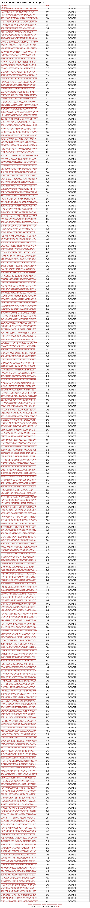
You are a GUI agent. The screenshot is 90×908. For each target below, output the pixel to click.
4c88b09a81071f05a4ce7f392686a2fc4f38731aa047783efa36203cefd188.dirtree (18, 138)
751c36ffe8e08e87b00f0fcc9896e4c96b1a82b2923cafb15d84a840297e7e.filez (18, 512)
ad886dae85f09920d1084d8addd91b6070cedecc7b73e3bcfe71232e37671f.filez (18, 827)
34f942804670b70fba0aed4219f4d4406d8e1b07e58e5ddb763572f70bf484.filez (18, 804)
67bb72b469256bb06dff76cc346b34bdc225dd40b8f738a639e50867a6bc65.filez (18, 629)
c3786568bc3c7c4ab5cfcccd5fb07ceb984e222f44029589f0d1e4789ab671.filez (18, 777)
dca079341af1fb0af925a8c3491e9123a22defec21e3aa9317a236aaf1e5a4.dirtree (19, 142)
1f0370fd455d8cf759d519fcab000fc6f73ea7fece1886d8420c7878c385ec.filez (18, 322)
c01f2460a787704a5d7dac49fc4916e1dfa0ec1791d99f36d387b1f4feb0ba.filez (18, 750)
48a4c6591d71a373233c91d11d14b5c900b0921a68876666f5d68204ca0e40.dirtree (19, 104)
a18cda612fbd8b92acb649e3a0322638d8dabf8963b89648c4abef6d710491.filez (18, 689)
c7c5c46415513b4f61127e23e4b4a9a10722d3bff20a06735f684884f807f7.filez (18, 373)
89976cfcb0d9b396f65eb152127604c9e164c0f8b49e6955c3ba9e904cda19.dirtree (19, 224)
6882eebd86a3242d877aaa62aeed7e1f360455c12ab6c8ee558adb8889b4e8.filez (19, 620)
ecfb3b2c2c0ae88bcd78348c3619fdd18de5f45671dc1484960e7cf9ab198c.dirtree (19, 145)
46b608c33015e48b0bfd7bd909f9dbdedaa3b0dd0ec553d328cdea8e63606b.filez (19, 888)
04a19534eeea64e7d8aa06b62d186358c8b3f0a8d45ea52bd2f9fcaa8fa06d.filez (18, 55)
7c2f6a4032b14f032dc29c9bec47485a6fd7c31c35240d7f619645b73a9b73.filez (18, 671)
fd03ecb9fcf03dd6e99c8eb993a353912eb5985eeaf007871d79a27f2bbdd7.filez (18, 776)
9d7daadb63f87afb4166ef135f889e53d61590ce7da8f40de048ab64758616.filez (18, 535)
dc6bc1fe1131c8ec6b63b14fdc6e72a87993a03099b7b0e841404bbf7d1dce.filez (18, 452)
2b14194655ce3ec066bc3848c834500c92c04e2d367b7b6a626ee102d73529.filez (19, 696)
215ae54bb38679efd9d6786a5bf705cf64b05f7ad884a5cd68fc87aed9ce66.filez (18, 704)
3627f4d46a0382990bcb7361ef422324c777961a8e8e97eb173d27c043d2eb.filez (19, 372)
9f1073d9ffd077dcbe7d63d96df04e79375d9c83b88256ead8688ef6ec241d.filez (18, 360)
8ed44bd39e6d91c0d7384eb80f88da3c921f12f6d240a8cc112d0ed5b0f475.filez (18, 666)
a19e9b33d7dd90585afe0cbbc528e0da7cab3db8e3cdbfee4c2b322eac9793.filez (18, 265)
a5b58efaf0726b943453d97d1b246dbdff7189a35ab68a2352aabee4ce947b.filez (18, 79)
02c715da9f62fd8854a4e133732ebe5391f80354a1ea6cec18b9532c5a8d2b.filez (18, 726)
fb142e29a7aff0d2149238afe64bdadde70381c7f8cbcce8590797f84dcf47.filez (18, 470)
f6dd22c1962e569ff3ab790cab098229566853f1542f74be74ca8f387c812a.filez (18, 714)
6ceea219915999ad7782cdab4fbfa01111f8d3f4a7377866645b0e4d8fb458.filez (18, 553)
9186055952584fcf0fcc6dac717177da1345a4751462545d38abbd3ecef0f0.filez (18, 292)
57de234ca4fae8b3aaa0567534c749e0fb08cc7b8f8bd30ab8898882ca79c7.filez (18, 716)
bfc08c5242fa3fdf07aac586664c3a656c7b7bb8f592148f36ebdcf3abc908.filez (18, 549)
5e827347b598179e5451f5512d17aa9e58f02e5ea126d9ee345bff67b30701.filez (18, 746)
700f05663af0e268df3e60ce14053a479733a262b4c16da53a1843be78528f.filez (18, 582)
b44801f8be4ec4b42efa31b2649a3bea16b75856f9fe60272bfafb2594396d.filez (18, 794)
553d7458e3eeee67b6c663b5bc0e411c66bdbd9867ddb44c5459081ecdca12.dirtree (19, 169)
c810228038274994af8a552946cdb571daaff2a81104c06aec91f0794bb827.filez (18, 516)
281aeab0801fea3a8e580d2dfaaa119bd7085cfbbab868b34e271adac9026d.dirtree (19, 48)
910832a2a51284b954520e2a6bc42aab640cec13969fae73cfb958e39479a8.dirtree (19, 144)
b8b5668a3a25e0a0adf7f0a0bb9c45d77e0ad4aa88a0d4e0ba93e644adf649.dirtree (19, 24)
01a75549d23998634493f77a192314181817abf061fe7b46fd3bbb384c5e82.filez (18, 408)
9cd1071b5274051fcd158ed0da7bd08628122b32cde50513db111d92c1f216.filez (18, 768)
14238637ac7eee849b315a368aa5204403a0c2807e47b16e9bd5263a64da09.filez (19, 546)
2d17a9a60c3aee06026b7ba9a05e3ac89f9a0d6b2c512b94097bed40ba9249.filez (19, 740)
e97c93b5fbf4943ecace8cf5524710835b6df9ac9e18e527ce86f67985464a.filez (18, 743)
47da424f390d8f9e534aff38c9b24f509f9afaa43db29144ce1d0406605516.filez (18, 626)
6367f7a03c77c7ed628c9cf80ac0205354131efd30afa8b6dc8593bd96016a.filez (18, 894)
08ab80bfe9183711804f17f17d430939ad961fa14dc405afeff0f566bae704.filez (18, 734)
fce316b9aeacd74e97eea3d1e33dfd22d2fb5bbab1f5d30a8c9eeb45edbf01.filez (18, 62)
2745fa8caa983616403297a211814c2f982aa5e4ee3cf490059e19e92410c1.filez (18, 844)
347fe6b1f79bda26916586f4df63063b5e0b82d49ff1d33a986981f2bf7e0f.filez (18, 448)
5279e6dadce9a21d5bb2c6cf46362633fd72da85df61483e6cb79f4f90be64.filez (18, 739)
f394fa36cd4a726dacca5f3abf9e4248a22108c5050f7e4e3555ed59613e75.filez (18, 640)
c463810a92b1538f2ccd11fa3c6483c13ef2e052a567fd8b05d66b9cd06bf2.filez (18, 27)
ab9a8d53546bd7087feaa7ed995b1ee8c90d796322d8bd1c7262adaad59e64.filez (19, 736)
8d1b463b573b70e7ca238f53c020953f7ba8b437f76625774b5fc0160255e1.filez (18, 81)
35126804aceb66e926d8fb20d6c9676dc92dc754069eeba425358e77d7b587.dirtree (19, 41)
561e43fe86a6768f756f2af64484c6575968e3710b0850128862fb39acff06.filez (18, 564)
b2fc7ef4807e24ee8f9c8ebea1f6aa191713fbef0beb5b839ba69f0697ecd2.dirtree (18, 32)
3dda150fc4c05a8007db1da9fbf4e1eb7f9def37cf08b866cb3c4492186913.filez (18, 824)
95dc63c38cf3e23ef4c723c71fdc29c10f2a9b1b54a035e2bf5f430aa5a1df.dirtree (18, 128)
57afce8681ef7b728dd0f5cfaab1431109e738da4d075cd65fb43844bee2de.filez (18, 560)
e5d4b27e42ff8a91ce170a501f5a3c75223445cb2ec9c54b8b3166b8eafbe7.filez (18, 499)
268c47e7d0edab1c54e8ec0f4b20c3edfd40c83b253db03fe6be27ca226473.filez (18, 818)
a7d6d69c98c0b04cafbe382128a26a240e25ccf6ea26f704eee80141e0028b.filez (18, 737)
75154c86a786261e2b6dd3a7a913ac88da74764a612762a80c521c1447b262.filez (19, 836)
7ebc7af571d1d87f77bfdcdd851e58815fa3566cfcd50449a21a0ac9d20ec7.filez (18, 847)
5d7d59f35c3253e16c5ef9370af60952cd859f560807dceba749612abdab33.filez (18, 349)
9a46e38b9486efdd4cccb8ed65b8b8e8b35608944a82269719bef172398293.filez (19, 589)
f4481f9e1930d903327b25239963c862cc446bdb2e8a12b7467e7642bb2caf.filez (18, 699)
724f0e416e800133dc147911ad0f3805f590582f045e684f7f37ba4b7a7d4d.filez (18, 366)
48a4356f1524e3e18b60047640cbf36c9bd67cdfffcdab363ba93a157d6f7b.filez (18, 724)
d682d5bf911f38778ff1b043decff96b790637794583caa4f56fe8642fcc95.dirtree (18, 121)
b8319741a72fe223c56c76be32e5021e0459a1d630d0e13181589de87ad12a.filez (19, 871)
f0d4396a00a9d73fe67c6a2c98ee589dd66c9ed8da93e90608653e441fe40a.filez (18, 410)
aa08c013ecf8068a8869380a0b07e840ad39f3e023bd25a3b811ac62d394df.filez (18, 333)
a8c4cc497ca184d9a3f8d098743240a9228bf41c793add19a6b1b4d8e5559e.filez (18, 727)
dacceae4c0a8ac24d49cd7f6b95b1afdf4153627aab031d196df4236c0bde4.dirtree (19, 159)
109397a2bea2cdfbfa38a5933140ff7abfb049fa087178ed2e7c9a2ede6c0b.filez (18, 851)
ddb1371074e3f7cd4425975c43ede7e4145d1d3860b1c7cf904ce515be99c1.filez (18, 720)
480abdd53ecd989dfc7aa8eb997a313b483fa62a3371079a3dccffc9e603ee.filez (18, 612)
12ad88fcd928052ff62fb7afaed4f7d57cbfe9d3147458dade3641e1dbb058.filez (18, 798)
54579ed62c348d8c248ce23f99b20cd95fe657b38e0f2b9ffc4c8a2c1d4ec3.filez (18, 228)
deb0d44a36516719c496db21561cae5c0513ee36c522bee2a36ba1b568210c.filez (19, 65)
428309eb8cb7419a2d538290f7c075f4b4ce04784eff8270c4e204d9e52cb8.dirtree (19, 184)
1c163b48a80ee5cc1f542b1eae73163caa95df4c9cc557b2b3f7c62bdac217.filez (18, 44)
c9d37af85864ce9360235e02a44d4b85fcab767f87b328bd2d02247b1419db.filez (18, 369)
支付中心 (30, 904)
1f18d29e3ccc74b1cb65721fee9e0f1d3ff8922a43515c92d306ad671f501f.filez (18, 348)
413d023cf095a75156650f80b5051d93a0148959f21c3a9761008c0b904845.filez (18, 92)
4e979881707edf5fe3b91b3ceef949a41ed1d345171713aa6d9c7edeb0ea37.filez (18, 694)
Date (69, 5)
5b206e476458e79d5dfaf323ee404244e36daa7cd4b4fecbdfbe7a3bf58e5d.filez (18, 529)
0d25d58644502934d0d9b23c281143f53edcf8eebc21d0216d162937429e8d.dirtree (19, 95)
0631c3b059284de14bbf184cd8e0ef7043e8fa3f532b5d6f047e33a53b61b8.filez (18, 365)
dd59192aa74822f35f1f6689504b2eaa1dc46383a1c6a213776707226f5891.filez (18, 602)
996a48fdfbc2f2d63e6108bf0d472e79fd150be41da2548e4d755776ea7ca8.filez (18, 345)
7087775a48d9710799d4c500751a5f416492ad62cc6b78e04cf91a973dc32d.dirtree (19, 60)
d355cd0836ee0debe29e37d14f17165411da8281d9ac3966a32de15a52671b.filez (19, 309)
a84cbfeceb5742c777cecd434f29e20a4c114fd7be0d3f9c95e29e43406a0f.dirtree (18, 15)
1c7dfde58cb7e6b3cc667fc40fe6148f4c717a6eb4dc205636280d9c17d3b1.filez (18, 328)
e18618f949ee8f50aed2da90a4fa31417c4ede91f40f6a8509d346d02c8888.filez (18, 624)
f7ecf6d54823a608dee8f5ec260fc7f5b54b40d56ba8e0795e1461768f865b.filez (18, 557)
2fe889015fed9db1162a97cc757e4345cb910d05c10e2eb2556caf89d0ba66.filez (18, 542)
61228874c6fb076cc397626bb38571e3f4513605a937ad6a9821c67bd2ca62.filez (18, 573)
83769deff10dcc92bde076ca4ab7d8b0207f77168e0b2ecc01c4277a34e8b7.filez (18, 296)
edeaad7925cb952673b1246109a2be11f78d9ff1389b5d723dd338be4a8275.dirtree (19, 134)
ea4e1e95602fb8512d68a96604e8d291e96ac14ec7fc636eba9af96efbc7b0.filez (18, 318)
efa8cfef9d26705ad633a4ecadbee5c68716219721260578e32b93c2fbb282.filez (18, 383)
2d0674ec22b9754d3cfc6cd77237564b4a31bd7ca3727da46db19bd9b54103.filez (19, 760)
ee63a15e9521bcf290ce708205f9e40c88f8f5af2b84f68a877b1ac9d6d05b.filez (18, 639)
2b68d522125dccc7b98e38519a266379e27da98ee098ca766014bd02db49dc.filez (19, 786)
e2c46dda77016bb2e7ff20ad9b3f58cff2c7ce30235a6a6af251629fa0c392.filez (18, 231)
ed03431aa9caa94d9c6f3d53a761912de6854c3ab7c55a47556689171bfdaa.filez (18, 583)
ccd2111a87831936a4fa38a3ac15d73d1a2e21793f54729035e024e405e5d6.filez (18, 338)
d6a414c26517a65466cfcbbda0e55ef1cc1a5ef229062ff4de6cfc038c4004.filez (18, 632)
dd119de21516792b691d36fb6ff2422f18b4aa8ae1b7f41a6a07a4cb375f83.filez (18, 766)
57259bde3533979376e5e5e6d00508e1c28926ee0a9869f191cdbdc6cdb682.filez (19, 178)
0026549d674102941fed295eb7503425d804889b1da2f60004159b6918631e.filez (19, 168)
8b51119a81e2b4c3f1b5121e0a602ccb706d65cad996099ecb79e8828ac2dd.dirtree (19, 206)
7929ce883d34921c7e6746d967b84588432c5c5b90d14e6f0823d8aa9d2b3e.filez (19, 848)
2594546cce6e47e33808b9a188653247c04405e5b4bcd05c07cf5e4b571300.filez (19, 450)
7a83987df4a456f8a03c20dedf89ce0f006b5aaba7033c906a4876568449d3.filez (18, 467)
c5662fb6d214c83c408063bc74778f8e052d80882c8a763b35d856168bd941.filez (18, 435)
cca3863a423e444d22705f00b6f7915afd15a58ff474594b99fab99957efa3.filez (18, 885)
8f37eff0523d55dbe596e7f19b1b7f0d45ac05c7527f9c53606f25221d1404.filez (18, 803)
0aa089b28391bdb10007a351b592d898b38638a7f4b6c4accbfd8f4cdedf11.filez (18, 363)
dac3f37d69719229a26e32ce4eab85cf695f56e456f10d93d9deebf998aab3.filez (18, 623)
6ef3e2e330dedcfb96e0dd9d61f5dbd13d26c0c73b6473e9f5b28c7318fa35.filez (18, 850)
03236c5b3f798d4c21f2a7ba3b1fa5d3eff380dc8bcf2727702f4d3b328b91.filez (18, 406)
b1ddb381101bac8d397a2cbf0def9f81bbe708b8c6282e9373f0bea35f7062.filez (18, 817)
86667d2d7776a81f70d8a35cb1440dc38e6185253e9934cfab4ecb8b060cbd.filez (18, 670)
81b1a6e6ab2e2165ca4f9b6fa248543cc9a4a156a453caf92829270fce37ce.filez (18, 599)
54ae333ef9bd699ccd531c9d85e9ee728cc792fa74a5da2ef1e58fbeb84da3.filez (18, 446)
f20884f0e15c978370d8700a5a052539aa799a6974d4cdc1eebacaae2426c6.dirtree (19, 897)
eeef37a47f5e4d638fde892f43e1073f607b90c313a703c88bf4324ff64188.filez (18, 87)
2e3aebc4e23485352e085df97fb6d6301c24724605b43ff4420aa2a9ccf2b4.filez (18, 335)
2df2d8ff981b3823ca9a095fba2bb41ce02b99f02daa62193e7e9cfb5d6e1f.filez (18, 273)
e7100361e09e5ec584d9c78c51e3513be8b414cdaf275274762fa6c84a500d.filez (18, 783)
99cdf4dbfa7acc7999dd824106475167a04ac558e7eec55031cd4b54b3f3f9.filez (18, 229)
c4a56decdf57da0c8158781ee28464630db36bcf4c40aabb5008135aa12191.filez (18, 723)
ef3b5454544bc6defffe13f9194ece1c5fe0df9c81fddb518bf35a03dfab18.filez (17, 386)
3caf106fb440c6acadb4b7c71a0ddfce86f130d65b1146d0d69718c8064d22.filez (18, 313)
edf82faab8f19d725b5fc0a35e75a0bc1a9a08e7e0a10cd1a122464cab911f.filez (18, 616)
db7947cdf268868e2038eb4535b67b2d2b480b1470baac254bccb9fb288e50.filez (18, 428)
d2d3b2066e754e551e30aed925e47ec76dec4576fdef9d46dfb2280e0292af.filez (18, 199)
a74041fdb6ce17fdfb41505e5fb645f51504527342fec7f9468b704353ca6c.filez (18, 268)
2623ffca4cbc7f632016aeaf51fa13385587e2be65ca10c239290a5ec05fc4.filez (18, 860)
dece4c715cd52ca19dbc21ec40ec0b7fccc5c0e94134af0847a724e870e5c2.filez (18, 259)
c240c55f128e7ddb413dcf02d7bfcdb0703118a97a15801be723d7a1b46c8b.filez (18, 462)
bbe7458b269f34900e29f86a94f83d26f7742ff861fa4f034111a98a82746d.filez (18, 67)
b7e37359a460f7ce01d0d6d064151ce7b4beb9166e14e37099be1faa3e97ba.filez (19, 315)
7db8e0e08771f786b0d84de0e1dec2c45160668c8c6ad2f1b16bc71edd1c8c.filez (18, 453)
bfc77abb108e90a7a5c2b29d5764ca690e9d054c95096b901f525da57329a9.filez (18, 764)
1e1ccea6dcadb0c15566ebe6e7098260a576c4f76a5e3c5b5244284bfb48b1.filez (18, 647)
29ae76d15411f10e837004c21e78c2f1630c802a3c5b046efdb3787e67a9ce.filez (18, 442)
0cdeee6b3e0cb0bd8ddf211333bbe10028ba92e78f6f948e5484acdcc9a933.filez (18, 680)
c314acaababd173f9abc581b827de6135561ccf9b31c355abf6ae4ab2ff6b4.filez (18, 633)
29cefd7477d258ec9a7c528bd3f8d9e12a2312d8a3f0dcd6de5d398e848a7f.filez (18, 893)
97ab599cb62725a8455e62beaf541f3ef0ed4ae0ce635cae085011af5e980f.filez (18, 351)
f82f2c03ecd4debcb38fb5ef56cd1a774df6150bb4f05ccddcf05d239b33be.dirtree (18, 84)
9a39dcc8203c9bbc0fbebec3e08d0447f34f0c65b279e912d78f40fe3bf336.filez (18, 405)
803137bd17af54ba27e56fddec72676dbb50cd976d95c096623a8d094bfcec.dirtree (19, 174)
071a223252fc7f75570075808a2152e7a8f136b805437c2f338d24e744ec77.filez (18, 326)
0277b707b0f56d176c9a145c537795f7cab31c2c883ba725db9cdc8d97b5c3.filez (18, 437)
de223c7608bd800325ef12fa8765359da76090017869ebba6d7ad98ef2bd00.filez (18, 245)
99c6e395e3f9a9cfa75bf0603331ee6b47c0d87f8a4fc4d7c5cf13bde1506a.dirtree (18, 221)
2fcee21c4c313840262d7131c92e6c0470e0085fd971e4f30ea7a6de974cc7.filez (18, 600)
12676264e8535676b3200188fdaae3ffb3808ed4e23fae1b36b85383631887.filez (18, 778)
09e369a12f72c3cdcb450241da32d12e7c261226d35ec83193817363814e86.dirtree (19, 208)
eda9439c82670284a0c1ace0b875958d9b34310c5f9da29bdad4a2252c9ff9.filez (18, 730)
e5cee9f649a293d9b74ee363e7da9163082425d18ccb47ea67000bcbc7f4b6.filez (18, 579)
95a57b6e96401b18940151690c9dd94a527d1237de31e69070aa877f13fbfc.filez (18, 607)
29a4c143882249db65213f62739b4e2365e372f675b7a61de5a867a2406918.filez (19, 293)
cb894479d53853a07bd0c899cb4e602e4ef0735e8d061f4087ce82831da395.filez (18, 182)
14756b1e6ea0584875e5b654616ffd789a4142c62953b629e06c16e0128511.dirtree (19, 52)
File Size (47, 5)
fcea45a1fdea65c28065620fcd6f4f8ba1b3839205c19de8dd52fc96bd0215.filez (18, 253)
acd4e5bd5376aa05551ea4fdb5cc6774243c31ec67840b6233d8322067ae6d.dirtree (19, 209)
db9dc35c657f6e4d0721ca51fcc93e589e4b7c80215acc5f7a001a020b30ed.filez (18, 398)
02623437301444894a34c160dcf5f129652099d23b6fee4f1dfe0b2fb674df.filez (18, 781)
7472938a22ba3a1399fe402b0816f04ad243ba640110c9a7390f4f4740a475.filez (18, 89)
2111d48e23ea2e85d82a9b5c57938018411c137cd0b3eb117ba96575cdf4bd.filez (19, 570)
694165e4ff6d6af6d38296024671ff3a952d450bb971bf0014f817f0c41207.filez (18, 522)
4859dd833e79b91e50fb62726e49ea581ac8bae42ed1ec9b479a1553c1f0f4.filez (18, 303)
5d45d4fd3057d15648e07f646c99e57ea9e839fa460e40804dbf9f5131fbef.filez (18, 753)
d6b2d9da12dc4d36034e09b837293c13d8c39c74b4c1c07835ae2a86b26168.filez (19, 577)
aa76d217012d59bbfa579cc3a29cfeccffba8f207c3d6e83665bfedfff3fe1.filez (17, 31)
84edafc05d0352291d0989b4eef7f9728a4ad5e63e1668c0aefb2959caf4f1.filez (18, 663)
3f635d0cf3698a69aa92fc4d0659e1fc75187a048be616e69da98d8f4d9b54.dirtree (19, 148)
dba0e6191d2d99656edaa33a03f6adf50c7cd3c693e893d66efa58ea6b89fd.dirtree (19, 164)
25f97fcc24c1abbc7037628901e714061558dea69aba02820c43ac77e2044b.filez (18, 751)
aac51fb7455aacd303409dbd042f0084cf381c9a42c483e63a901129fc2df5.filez (18, 252)
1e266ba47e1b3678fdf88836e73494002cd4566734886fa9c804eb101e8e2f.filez (18, 249)
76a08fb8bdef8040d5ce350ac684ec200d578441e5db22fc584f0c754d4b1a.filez (18, 413)
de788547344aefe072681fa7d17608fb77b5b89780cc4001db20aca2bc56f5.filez (18, 587)
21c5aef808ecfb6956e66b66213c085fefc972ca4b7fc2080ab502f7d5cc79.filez (18, 480)
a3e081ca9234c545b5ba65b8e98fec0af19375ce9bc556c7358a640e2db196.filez (18, 47)
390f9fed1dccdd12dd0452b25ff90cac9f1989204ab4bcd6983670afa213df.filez (18, 706)
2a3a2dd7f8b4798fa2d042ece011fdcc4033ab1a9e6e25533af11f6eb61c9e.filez (18, 341)
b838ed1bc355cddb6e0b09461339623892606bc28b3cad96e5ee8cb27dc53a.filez (19, 868)
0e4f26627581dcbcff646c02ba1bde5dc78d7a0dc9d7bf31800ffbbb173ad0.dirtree (18, 64)
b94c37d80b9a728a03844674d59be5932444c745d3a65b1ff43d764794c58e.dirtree (19, 22)
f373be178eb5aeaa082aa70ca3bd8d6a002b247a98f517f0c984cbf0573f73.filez (18, 651)
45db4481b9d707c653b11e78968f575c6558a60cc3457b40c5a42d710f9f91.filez (18, 643)
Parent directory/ (4, 7)
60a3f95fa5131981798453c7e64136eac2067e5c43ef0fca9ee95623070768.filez (18, 175)
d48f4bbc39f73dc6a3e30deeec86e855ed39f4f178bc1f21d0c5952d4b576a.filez (18, 721)
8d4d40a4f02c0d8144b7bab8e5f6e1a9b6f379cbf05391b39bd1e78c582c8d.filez (18, 262)
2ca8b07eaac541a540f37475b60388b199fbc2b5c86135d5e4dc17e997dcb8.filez (18, 485)
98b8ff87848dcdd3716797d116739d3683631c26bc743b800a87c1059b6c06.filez (18, 482)
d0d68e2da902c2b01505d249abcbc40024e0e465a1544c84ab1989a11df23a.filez (19, 691)
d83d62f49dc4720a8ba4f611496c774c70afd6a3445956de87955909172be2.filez (18, 45)
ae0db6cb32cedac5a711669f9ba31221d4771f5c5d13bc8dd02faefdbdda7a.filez (18, 286)
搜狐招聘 (35, 904)
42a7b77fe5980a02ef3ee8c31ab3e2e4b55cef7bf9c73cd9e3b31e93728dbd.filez (18, 185)
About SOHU (50, 904)
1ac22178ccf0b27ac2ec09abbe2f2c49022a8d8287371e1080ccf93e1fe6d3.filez (18, 122)
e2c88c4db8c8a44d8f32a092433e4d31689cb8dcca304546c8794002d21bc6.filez (19, 526)
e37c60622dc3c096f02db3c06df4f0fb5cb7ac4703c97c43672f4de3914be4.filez (18, 490)
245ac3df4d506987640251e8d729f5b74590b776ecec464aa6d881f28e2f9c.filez (18, 255)
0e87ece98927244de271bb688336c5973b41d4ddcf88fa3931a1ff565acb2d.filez (18, 834)
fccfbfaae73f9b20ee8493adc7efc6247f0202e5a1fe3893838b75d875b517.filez (18, 195)
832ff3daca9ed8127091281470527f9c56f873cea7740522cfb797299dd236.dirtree (19, 161)
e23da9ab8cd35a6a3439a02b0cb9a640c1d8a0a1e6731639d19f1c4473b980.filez (19, 321)
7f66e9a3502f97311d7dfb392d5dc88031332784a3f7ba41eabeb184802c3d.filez (18, 276)
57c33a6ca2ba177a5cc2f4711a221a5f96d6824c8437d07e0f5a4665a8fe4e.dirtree (19, 17)
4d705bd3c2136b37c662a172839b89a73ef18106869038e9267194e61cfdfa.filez (18, 298)
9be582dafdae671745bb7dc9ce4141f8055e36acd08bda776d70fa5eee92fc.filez (18, 271)
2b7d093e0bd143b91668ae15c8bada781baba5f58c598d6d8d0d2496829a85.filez (19, 412)
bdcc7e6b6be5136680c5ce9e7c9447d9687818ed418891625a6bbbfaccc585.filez (19, 132)
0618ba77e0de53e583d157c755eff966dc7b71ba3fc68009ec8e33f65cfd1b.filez (18, 436)
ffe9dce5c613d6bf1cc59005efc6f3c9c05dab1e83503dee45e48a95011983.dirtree (18, 139)
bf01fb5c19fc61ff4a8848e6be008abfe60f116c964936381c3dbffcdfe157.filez (17, 495)
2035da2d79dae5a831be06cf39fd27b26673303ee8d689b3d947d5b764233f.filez (18, 486)
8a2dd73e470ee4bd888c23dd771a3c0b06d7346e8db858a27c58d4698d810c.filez (19, 863)
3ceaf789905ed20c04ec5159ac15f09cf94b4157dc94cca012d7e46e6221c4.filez (18, 710)
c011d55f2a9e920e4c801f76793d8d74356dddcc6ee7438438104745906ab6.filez (18, 679)
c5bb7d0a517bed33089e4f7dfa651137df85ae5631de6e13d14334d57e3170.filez (18, 574)
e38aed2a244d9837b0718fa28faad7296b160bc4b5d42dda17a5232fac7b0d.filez (18, 506)
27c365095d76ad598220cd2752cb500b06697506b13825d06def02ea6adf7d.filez (19, 61)
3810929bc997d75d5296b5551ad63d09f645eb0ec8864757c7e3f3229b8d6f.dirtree (19, 38)
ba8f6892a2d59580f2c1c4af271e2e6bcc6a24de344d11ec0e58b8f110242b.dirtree (19, 149)
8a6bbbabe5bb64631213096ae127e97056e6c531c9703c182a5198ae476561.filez (19, 342)
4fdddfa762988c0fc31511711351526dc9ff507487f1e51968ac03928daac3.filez (18, 246)
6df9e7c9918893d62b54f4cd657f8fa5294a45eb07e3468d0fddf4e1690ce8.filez (18, 472)
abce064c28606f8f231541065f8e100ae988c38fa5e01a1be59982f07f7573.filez (18, 821)
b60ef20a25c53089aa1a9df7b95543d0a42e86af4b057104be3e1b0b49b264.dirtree (19, 192)
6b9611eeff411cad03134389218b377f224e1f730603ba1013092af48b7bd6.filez (18, 877)
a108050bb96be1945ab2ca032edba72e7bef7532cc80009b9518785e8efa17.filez (19, 98)
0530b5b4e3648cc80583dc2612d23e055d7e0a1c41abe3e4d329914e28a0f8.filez (19, 415)
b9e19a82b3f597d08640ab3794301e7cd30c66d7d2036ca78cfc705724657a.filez (18, 793)
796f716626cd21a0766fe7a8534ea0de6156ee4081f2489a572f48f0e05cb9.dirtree (19, 898)
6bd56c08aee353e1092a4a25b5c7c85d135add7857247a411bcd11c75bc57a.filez (19, 773)
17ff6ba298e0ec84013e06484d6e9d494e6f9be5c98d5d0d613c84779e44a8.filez (18, 707)
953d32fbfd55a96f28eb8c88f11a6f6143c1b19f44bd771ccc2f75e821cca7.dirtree (18, 127)
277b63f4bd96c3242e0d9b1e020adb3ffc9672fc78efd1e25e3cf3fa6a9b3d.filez (18, 634)
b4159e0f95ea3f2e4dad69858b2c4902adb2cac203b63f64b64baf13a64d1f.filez (18, 14)
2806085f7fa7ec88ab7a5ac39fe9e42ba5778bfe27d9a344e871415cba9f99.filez (18, 312)
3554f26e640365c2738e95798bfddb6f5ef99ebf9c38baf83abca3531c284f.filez (18, 463)
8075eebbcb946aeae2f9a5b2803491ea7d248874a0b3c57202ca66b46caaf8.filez (18, 258)
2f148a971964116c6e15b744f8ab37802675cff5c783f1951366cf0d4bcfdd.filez (18, 54)
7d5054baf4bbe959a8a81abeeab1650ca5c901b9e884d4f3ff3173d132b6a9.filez (18, 141)
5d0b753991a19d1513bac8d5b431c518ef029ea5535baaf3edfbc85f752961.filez (18, 71)
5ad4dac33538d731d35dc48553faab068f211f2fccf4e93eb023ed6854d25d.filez (18, 673)
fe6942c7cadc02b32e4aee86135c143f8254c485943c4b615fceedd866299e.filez (18, 853)
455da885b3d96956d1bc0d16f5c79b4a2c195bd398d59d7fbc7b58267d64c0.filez (18, 693)
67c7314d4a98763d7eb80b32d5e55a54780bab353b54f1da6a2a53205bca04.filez (19, 295)
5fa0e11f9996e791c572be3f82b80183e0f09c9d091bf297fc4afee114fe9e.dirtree (18, 37)
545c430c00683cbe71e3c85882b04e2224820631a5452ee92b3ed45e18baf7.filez (19, 592)
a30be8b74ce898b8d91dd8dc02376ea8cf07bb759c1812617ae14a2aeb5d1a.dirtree (19, 117)
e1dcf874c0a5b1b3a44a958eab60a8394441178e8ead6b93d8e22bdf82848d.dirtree (19, 21)
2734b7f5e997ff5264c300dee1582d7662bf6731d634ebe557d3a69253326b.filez (18, 225)
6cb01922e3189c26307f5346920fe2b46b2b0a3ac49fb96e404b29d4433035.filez (18, 604)
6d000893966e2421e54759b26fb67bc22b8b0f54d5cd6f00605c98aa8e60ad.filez (18, 525)
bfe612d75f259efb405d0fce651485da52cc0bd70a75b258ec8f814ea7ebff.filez (18, 700)
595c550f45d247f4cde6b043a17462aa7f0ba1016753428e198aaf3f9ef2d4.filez (18, 402)
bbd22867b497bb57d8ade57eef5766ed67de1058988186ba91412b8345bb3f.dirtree (19, 202)
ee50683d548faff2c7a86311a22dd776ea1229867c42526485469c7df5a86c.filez (18, 244)
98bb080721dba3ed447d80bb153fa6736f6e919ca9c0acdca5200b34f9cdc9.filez (18, 226)
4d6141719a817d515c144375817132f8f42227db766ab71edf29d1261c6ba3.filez (18, 332)
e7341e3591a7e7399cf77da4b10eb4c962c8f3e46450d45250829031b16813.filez (19, 617)
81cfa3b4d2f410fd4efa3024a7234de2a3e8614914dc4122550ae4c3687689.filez (18, 810)
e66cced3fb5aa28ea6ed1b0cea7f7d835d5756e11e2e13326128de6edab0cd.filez (18, 20)
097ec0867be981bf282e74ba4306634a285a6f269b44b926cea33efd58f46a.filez (18, 552)
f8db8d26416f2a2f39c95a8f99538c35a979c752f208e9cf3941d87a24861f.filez (18, 356)
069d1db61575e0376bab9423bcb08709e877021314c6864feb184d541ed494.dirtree (19, 10)
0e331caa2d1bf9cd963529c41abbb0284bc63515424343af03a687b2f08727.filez (18, 884)
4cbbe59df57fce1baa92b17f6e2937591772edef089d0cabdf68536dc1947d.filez (18, 569)
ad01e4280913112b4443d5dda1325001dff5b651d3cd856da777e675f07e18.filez (18, 370)
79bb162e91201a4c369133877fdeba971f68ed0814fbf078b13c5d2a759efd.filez (18, 396)
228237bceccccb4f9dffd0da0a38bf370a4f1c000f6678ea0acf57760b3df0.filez (17, 747)
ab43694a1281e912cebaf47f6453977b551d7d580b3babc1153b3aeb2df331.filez (18, 505)
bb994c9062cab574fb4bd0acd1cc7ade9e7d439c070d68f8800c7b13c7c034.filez (18, 368)
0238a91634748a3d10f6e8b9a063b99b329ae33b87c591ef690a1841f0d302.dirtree (19, 25)
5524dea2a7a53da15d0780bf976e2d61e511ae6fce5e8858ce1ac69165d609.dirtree (19, 191)
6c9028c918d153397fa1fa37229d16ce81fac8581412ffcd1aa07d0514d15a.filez (18, 429)
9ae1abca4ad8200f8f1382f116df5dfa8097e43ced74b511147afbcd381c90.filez (18, 375)
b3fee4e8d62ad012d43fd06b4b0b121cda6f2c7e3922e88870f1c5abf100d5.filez (18, 403)
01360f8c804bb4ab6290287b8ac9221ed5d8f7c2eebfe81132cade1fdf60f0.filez (18, 563)
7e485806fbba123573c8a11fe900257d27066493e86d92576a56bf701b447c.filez (18, 711)
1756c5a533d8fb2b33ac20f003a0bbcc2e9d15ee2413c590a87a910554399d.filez (18, 449)
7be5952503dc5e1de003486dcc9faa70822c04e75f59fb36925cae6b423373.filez (18, 353)
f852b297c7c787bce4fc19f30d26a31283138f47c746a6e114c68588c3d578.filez (18, 741)
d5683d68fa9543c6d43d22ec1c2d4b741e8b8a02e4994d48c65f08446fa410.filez (18, 729)
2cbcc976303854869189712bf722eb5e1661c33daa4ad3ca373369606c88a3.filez (19, 496)
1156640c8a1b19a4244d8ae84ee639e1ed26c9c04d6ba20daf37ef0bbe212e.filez (18, 475)
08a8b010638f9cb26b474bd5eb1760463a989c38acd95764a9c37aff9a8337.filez (18, 690)
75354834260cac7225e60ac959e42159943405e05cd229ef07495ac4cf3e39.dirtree (19, 114)
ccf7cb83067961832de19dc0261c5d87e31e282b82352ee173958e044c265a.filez (19, 825)
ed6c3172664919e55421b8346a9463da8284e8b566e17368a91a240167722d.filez (19, 780)
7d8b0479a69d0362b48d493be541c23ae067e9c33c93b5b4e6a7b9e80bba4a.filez (19, 613)
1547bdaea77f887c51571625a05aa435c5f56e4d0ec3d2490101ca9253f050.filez (18, 770)
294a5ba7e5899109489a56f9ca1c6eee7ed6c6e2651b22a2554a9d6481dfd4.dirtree (19, 211)
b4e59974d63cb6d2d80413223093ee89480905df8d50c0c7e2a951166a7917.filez (19, 301)
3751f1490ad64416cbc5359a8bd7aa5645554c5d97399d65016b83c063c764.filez (19, 423)
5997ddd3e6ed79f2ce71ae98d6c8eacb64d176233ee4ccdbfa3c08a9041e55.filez (18, 873)
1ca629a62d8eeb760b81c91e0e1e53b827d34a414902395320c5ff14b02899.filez (19, 151)
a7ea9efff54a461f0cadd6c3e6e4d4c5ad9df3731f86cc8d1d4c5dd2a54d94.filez (18, 683)
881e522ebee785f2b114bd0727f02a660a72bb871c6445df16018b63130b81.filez (18, 389)
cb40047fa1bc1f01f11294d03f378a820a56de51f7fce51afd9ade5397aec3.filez (18, 664)
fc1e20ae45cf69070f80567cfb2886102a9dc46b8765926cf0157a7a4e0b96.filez (18, 867)
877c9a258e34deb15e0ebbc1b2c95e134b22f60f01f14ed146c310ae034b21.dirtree (19, 198)
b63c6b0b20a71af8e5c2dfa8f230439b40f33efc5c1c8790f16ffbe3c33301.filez (18, 234)
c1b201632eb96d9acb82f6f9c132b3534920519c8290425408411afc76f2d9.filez (18, 761)
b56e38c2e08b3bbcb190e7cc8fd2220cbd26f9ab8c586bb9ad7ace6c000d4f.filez (18, 101)
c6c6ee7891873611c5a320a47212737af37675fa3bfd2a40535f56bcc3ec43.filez (18, 681)
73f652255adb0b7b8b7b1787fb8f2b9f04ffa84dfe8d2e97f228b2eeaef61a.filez (18, 162)
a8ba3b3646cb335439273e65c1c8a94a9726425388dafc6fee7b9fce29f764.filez (18, 459)
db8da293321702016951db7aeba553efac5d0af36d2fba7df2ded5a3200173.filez (18, 559)
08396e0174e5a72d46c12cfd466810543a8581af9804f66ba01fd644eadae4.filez (18, 701)
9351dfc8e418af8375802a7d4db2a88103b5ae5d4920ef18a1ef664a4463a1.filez (18, 796)
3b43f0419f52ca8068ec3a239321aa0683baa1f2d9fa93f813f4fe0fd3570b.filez (18, 748)
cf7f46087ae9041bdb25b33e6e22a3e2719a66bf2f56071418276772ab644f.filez (18, 637)
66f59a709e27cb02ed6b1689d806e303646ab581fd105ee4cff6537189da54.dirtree (19, 77)
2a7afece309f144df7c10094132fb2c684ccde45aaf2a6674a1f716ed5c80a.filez (18, 669)
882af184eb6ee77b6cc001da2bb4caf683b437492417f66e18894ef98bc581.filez (18, 261)
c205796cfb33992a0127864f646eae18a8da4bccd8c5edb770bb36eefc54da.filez (18, 299)
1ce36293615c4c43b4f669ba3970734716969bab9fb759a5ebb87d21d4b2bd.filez (19, 476)
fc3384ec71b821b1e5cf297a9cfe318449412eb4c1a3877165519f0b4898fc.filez (18, 881)
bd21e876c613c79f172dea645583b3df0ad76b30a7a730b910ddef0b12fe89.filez (18, 816)
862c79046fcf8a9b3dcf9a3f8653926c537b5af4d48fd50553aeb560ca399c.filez (18, 302)
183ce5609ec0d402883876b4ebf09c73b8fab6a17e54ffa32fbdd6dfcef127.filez (18, 676)
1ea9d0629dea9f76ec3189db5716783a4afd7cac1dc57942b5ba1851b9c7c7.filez (18, 135)
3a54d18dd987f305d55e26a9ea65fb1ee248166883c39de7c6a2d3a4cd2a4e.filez (19, 425)
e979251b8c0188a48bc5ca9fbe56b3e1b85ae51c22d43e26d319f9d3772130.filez (18, 477)
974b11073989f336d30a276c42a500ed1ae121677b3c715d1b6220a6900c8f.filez (18, 306)
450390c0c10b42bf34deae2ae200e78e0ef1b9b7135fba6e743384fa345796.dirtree (19, 125)
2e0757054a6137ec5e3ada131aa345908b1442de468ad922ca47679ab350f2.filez (19, 305)
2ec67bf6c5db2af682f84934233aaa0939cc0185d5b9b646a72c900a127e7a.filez (18, 352)
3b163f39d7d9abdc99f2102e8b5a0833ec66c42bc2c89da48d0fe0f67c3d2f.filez (18, 572)
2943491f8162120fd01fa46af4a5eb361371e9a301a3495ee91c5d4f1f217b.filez (18, 205)
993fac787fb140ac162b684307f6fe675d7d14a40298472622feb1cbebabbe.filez (18, 188)
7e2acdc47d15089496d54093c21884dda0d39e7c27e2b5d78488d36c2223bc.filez (19, 473)
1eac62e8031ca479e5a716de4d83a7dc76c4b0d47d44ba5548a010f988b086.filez (19, 179)
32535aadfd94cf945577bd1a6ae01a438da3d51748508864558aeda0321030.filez (19, 392)
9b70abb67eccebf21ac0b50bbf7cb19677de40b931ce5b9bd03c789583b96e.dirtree (19, 218)
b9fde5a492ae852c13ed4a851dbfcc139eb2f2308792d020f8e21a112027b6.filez (18, 256)
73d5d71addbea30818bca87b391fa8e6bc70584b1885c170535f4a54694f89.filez (18, 235)
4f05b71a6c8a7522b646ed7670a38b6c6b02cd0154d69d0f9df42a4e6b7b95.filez (18, 382)
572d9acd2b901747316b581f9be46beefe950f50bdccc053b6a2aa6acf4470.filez (18, 336)
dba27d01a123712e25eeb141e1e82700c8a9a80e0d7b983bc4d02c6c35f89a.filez (19, 661)
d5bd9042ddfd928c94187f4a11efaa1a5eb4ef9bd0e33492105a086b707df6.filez (18, 603)
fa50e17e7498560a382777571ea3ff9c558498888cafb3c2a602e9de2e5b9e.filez (18, 756)
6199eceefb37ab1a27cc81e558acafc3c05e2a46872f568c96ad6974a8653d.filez (18, 288)
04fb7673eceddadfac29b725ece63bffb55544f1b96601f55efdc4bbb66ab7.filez (18, 11)
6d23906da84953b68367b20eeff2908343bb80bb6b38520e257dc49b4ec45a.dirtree (19, 222)
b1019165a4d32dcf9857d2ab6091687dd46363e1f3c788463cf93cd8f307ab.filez (18, 731)
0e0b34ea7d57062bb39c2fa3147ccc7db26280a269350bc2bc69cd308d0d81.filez (19, 479)
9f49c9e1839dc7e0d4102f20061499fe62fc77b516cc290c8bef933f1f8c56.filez (18, 686)
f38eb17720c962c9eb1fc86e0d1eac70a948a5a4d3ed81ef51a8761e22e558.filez (18, 279)
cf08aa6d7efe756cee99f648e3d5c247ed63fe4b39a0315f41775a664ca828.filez (18, 593)
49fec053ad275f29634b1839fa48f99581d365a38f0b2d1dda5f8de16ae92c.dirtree (18, 212)
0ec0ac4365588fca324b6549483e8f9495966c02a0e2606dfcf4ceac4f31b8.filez (18, 35)
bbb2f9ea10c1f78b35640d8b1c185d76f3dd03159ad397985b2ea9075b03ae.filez (18, 797)
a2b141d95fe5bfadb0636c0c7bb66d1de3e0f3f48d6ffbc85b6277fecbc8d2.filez (18, 88)
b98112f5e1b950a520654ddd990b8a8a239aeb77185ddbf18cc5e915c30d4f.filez (18, 800)
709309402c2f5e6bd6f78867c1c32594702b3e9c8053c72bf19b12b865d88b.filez (18, 594)
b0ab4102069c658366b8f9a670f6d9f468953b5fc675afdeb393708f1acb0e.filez (18, 460)
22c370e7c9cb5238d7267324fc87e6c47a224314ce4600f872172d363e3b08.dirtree (19, 108)
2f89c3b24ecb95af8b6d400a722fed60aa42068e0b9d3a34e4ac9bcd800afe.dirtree (19, 42)
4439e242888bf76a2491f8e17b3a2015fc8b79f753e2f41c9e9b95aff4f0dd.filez (18, 807)
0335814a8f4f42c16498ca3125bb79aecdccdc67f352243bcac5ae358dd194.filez (18, 644)
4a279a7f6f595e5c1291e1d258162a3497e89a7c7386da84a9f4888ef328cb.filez (18, 272)
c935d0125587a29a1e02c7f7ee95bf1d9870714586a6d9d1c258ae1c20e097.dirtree (19, 82)
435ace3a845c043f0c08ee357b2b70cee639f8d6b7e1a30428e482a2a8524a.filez (18, 331)
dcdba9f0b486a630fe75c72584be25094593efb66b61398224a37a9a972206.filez (18, 854)
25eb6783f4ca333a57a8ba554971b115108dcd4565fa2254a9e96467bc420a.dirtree (19, 40)
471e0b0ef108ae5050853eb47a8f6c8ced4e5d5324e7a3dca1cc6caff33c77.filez (18, 636)
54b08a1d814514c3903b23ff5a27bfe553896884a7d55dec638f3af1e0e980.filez (18, 890)
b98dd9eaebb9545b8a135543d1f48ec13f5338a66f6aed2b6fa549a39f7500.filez (18, 857)
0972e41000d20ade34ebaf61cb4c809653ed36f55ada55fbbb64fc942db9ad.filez (18, 456)
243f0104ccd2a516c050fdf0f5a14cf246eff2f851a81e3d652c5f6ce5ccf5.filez (17, 550)
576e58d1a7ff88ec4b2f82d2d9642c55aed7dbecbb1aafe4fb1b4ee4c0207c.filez (18, 536)
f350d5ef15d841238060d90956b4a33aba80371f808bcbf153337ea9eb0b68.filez (18, 845)
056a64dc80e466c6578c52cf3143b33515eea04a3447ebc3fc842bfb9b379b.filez (18, 430)
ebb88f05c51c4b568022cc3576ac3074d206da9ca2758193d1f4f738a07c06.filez (18, 359)
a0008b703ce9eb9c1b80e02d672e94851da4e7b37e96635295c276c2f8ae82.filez (19, 774)
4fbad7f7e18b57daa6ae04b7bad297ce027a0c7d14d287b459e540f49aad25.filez (18, 72)
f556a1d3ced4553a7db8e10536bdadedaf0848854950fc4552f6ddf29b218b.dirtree (19, 216)
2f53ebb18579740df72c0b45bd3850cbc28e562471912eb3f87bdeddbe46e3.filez (18, 596)
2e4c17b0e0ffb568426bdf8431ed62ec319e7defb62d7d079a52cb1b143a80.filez (18, 811)
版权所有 (57, 906)
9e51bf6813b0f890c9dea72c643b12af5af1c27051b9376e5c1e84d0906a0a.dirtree (19, 189)
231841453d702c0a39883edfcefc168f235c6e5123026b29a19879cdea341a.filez (18, 393)
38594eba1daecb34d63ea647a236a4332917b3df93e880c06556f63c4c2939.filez (18, 870)
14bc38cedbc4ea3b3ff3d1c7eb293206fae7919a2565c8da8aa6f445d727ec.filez (18, 51)
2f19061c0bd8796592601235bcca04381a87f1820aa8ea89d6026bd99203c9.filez (18, 266)
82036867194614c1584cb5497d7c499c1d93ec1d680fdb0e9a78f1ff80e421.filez (18, 543)
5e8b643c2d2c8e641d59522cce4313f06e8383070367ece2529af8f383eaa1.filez (18, 325)
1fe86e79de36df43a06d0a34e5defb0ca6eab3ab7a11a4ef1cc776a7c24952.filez (18, 99)
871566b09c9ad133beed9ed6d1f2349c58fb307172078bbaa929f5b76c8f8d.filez (18, 281)
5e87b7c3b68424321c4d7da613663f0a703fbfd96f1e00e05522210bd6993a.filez (18, 443)
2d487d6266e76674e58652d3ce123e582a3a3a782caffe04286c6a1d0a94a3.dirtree (19, 115)
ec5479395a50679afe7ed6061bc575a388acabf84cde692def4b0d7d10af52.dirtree (19, 196)
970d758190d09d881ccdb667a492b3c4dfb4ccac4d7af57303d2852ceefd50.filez (18, 181)
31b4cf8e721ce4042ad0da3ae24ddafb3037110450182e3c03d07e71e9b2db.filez (18, 515)
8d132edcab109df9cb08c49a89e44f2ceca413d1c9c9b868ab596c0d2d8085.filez (18, 823)
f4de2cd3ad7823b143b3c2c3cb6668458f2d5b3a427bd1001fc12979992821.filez (18, 346)
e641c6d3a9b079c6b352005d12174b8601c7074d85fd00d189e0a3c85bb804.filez (19, 650)
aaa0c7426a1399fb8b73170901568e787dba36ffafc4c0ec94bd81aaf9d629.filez (18, 378)
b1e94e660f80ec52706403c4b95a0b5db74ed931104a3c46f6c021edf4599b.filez (18, 433)
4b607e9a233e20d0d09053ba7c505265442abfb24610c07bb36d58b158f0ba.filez (19, 285)
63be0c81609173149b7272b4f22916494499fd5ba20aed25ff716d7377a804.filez (18, 566)
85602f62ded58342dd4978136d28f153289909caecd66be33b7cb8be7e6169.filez (19, 445)
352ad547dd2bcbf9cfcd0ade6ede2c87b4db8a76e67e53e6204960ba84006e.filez (18, 509)
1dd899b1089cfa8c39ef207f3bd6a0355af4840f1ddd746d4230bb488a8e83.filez (18, 717)
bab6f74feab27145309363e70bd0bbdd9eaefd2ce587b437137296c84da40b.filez (18, 544)
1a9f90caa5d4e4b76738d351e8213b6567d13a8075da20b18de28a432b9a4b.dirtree (19, 111)
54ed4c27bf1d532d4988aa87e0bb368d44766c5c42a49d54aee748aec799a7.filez (19, 891)
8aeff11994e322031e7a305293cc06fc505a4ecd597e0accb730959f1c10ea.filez (18, 513)
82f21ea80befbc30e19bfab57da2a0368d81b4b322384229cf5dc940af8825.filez (18, 8)
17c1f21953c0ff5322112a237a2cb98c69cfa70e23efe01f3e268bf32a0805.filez (18, 493)
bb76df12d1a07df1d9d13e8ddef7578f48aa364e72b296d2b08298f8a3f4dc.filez (18, 713)
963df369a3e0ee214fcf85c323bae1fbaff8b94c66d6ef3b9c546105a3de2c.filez (18, 580)
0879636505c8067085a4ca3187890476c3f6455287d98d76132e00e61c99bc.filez (19, 586)
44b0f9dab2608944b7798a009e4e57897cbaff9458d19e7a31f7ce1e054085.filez (18, 590)
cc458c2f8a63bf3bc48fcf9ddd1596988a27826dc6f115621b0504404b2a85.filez (18, 584)
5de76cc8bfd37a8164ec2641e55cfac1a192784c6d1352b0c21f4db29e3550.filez (18, 362)
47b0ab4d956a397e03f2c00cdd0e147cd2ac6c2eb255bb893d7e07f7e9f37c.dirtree (19, 30)
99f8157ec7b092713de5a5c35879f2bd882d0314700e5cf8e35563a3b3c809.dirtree (19, 215)
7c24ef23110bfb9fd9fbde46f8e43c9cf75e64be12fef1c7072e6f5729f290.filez (17, 343)
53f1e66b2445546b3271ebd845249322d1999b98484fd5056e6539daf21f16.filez (18, 677)
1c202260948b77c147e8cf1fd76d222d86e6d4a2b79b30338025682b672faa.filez (18, 380)
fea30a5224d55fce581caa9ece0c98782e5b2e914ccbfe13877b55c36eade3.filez (18, 547)
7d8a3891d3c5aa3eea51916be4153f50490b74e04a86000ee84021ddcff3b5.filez (18, 376)
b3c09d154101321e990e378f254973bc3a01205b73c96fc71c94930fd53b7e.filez (18, 540)
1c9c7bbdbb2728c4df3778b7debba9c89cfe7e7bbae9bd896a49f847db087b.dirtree (19, 107)
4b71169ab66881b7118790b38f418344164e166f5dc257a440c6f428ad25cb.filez (18, 358)
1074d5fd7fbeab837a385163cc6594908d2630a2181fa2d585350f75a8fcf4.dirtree (18, 158)
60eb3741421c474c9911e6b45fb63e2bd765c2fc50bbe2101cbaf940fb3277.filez (18, 831)
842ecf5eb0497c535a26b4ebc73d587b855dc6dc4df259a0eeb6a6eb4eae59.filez (18, 703)
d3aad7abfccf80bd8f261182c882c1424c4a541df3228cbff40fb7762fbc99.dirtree (18, 85)
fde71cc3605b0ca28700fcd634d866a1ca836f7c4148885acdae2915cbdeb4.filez (18, 308)
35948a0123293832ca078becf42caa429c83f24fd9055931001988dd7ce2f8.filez (18, 289)
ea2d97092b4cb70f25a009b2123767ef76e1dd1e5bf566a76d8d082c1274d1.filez (18, 597)
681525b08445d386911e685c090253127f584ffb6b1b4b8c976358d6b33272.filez (18, 329)
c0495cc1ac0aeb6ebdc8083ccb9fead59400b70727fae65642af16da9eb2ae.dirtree (19, 78)
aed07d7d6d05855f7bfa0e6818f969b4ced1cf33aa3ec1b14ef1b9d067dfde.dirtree (18, 118)
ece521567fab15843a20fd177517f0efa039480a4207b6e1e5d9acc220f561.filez (18, 69)
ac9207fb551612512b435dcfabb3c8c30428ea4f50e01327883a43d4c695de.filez (18, 814)
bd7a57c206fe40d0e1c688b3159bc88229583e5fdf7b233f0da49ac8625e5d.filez (18, 838)
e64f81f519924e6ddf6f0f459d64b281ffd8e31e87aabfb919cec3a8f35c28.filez (17, 137)
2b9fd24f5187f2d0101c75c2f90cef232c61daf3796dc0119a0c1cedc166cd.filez (18, 719)
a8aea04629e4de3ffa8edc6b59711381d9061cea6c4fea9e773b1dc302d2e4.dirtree (19, 219)
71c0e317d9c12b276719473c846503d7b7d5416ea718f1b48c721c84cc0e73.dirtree (19, 155)
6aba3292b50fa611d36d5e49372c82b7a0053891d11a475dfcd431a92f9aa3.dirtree (19, 102)
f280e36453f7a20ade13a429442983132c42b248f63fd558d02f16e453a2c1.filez (18, 840)
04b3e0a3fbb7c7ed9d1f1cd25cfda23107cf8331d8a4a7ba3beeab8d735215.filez (18, 283)
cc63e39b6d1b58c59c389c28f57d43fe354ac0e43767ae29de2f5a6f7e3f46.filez (18, 771)
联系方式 (44, 904)
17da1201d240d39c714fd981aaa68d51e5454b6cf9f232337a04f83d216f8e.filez (18, 379)
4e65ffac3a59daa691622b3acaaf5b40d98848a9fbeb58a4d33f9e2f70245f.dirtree (18, 58)
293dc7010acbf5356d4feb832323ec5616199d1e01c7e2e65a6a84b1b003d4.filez (18, 152)
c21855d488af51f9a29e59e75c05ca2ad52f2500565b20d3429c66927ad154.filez (18, 236)
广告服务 (39, 904)
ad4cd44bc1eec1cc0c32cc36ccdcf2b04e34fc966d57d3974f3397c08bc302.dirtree (19, 129)
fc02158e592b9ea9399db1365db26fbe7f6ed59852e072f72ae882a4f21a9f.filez (18, 808)
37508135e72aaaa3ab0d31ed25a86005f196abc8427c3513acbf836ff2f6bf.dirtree (18, 119)
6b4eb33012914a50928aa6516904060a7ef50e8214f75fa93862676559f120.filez (18, 105)
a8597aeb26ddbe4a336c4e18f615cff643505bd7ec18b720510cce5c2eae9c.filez (18, 502)
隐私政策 (60, 904)
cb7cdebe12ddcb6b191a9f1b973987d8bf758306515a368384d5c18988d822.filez (18, 830)
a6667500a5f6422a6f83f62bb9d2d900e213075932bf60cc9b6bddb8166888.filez (18, 556)
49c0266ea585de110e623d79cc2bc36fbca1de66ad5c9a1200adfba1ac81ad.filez (18, 311)
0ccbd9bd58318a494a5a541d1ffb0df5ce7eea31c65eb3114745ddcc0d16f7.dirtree (19, 74)
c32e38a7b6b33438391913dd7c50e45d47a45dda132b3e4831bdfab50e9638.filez (19, 754)
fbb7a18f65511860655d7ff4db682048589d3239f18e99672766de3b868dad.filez (18, 567)
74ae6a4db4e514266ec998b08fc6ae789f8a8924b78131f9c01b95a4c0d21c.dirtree (19, 154)
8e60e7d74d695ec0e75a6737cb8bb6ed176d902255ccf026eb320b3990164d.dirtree (19, 194)
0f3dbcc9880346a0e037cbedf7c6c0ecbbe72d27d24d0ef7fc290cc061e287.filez (18, 489)
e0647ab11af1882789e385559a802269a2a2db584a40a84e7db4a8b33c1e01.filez (19, 709)
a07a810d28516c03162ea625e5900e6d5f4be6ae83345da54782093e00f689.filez (19, 630)
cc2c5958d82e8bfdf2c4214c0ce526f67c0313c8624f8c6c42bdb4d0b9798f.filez (18, 57)
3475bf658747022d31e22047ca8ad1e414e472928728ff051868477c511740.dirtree (19, 112)
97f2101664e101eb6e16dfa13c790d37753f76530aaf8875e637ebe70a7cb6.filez (18, 763)
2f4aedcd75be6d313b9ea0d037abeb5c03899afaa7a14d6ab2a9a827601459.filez (19, 674)
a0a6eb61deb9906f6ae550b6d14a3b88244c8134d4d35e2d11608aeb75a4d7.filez (19, 497)
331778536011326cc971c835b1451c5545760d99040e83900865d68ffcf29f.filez (18, 878)
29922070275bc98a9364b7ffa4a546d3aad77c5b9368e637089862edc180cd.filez (18, 503)
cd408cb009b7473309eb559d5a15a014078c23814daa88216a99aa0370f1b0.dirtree (19, 900)
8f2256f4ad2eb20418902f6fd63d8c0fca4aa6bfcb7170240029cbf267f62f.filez (17, 880)
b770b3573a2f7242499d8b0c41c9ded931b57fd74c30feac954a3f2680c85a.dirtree (19, 156)
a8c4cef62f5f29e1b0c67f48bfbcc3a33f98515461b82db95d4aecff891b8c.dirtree (18, 68)
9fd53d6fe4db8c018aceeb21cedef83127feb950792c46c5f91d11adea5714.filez (18, 667)
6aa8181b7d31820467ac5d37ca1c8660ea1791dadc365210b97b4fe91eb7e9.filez (19, 806)
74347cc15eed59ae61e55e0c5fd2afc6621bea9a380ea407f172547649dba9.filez (18, 323)
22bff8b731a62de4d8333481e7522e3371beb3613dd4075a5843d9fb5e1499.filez (18, 355)
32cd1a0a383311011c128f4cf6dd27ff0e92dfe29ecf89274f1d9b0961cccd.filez (18, 455)
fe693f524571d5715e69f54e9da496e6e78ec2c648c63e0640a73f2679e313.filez (18, 465)
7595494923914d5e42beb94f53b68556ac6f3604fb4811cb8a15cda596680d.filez (18, 492)
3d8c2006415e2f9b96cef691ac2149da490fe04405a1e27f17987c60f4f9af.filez (18, 646)
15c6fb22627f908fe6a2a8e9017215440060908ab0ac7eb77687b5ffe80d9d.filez (18, 420)
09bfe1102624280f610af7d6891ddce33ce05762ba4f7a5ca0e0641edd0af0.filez (18, 865)
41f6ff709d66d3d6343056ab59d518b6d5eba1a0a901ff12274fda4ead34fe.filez (18, 757)
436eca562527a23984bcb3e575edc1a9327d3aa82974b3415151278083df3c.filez (19, 186)
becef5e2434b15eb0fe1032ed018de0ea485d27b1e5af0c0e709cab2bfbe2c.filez (18, 422)
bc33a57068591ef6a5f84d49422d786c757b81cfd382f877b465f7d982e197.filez (18, 787)
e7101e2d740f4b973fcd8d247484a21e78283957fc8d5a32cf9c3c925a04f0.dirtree (18, 97)
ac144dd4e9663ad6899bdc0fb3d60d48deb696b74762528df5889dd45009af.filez (18, 500)
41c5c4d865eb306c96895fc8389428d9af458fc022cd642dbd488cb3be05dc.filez (18, 419)
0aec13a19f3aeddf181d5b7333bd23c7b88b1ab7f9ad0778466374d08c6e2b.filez (18, 275)
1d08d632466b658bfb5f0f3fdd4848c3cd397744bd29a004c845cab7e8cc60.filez (18, 697)
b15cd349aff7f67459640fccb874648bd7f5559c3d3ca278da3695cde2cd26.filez (18, 614)
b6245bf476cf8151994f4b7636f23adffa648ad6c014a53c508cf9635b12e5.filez (18, 75)
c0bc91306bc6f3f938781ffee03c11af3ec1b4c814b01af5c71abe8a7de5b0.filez (18, 621)
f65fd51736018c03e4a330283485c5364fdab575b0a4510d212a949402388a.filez (18, 533)
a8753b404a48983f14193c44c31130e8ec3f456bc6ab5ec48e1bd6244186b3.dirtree (19, 12)
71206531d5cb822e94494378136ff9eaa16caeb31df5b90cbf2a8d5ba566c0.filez (18, 172)
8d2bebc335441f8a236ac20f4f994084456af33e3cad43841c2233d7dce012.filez (18, 388)
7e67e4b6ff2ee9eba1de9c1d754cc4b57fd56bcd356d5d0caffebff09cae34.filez (18, 858)
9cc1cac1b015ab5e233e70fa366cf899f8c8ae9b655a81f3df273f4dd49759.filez (18, 91)
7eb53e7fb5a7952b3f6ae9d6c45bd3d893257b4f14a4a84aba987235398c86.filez (18, 416)
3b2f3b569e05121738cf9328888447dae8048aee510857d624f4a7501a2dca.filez (18, 562)
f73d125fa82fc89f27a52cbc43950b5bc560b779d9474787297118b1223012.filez (18, 733)
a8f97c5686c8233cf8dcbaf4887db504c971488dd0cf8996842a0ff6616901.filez (18, 820)
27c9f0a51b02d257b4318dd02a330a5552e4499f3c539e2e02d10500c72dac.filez (18, 278)
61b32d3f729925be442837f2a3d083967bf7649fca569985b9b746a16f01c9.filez (18, 418)
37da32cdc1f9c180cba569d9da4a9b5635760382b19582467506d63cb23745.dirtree (19, 18)
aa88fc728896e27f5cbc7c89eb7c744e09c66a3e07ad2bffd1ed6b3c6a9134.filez (18, 555)
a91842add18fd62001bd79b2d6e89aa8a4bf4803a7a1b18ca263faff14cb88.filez (18, 530)
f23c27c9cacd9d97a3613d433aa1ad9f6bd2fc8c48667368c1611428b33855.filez (18, 517)
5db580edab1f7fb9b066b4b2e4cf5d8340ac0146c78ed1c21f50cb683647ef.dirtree (18, 34)
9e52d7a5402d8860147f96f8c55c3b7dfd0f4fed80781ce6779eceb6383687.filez (18, 874)
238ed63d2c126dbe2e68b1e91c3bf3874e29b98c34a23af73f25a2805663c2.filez (18, 610)
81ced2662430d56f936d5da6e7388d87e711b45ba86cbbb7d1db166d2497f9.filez (19, 527)
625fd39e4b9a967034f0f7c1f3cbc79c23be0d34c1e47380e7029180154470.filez (18, 864)
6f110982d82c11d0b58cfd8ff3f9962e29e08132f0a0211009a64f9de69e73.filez (18, 507)
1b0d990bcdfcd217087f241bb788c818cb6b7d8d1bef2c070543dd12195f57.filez (18, 440)
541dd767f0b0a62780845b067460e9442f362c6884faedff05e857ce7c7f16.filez (18, 339)
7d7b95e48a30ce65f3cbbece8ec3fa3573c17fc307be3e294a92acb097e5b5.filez (18, 483)
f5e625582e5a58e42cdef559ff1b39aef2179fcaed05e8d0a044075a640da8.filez (18, 883)
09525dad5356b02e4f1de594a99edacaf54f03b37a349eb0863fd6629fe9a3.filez (18, 744)
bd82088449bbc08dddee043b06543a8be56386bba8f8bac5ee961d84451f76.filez (19, 487)
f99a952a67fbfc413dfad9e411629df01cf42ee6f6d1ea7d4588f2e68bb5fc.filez (17, 654)
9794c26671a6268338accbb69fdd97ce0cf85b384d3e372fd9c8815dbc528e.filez (18, 619)
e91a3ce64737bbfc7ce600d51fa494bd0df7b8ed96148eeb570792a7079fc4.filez (18, 784)
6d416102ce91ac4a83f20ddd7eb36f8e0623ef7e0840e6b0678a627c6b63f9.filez (18, 469)
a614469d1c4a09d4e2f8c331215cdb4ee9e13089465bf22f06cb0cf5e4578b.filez (18, 841)
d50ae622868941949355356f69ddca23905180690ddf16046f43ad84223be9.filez (18, 50)
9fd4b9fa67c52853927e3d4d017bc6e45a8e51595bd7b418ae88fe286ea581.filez (18, 316)
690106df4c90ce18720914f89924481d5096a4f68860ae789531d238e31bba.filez (18, 242)
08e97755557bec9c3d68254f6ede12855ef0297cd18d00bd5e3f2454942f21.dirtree (19, 109)
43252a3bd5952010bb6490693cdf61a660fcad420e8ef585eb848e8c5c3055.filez (18, 627)
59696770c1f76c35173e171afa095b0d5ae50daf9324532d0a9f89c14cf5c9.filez (18, 539)
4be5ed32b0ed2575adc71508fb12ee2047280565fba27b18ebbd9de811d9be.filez (19, 649)
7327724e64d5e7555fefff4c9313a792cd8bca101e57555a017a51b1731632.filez (18, 791)
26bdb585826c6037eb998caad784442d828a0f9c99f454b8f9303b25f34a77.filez (18, 895)
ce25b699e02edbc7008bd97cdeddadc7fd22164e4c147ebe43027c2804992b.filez (19, 395)
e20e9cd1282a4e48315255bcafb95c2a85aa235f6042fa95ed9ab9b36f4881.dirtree (19, 167)
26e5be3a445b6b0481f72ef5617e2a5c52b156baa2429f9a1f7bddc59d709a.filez (18, 466)
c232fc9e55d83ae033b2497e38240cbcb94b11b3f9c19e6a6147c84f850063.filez (18, 510)
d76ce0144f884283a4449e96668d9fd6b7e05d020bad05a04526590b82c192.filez (19, 828)
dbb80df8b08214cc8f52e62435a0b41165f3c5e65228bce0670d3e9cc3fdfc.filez (18, 532)
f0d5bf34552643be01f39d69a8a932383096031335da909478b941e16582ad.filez (18, 684)
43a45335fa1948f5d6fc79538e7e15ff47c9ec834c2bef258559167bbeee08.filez (18, 399)
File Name (3, 5)
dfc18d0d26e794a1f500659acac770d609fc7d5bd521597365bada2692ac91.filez (18, 855)
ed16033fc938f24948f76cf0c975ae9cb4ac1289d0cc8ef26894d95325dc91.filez (18, 606)
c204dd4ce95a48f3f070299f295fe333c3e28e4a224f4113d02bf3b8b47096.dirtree (18, 165)
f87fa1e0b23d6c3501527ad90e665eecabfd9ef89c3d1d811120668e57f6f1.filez (18, 656)
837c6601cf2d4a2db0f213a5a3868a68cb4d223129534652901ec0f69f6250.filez (18, 875)
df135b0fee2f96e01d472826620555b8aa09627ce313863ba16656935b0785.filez (18, 239)
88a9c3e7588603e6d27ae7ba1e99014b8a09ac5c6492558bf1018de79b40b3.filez (19, 653)
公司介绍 (55, 904)
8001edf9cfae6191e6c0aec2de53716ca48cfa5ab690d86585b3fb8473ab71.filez (18, 28)
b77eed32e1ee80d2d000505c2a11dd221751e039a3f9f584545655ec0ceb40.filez (18, 767)
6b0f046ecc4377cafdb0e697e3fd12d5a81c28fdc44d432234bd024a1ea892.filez (18, 390)
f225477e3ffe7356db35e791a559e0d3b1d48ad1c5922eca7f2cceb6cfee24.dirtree (18, 171)
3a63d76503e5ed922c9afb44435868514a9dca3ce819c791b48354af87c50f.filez (18, 241)
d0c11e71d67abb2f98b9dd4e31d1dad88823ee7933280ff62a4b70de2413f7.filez (18, 657)
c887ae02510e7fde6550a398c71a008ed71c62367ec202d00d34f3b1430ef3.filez (18, 788)
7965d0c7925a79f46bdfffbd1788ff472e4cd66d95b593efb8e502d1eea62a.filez (18, 609)
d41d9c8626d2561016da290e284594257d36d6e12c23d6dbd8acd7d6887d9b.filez (19, 641)
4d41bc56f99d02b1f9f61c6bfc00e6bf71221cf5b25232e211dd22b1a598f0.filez (18, 385)
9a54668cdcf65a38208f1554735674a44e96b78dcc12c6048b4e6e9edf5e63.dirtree (19, 214)
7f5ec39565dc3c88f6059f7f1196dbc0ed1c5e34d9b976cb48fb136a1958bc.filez (18, 432)
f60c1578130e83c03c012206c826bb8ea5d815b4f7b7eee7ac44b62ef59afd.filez (18, 291)
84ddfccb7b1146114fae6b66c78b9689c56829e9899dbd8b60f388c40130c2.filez (18, 801)
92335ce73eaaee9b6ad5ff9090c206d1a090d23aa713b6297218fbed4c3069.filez (18, 251)
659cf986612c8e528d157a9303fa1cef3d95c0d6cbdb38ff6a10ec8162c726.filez (18, 232)
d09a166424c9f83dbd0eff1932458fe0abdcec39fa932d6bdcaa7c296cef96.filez (18, 833)
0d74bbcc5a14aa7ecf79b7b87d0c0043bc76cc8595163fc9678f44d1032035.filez (18, 282)
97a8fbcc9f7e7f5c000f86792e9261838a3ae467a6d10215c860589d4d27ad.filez (18, 790)
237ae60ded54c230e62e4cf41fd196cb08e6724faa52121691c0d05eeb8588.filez (18, 201)
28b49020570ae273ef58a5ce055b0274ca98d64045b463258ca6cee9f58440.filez (18, 813)
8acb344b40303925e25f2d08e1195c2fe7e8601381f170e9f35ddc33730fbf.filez (18, 660)
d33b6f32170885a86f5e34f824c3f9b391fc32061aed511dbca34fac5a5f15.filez (18, 523)
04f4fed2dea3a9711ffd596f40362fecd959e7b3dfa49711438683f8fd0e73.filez (17, 687)
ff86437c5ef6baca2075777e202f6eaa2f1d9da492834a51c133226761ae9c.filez (18, 457)
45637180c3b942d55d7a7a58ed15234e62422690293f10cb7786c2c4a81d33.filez (19, 520)
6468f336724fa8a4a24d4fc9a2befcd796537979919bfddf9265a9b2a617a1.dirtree (18, 94)
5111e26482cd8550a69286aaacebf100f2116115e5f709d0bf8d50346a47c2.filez (18, 238)
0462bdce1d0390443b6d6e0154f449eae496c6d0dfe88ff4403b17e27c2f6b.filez (18, 758)
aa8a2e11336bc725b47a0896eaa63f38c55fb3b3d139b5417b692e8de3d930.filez (19, 409)
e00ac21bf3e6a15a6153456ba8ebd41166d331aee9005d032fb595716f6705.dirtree (19, 901)
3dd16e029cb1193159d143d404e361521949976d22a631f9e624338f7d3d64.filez (19, 537)
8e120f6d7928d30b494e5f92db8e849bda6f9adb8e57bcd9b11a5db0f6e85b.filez (18, 659)
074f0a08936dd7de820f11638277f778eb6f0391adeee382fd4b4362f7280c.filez (18, 269)
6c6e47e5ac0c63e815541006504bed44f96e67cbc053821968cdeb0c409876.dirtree (19, 131)
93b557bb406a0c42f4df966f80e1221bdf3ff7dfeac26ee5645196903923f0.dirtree (18, 147)
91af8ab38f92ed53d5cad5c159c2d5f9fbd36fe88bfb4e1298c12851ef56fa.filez (18, 576)
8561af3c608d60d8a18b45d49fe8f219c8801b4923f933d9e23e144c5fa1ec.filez (18, 248)
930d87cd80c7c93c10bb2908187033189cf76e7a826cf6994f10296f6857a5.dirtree (19, 124)
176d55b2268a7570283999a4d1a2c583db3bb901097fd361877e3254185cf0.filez (19, 519)
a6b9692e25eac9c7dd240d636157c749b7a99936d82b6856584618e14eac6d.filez (19, 837)
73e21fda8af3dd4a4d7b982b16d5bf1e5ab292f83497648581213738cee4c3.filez (18, 887)
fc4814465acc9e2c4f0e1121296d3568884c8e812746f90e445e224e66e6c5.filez (18, 843)
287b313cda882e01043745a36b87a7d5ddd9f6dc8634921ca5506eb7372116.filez (19, 204)
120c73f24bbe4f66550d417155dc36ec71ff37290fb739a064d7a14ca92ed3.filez (18, 426)
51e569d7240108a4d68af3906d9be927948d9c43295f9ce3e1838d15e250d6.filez (19, 439)
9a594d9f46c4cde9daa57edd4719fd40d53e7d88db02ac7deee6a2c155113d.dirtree (19, 176)
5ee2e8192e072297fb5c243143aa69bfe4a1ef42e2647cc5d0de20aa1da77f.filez (18, 263)
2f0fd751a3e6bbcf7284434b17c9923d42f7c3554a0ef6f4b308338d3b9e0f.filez (18, 861)
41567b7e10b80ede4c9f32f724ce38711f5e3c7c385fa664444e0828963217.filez (18, 319)
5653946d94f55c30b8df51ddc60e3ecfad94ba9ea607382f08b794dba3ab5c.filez (18, 400)
